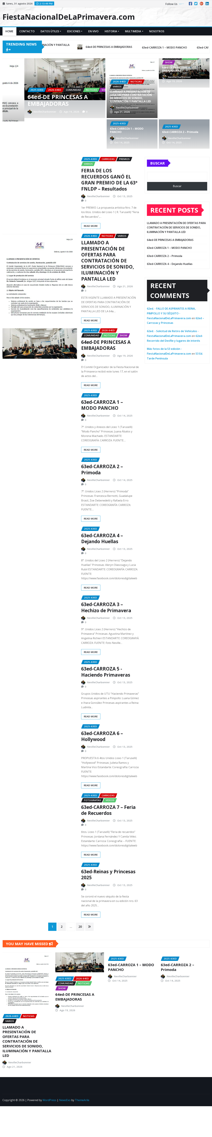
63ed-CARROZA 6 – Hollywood (102, 736)
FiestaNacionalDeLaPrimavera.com (68, 17)
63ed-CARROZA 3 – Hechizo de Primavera (106, 607)
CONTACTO (27, 31)
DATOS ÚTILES (50, 31)
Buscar (157, 163)
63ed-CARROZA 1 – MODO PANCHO (41, 100)
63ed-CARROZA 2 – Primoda (180, 132)
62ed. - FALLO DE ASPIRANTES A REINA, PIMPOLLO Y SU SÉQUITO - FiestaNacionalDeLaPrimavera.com (171, 313)
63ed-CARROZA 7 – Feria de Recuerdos (108, 810)
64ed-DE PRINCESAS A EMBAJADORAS (176, 69)
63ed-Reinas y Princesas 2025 (108, 874)
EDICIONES (73, 31)
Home (9, 31)
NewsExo (65, 1100)
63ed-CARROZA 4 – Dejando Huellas (102, 538)
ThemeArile (82, 1100)
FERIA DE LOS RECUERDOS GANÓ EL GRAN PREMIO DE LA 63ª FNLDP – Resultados (109, 179)
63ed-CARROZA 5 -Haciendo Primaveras (105, 672)
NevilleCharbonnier (23, 111)
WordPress (49, 1100)
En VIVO (93, 31)
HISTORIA (111, 31)
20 (80, 927)
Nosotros (156, 31)
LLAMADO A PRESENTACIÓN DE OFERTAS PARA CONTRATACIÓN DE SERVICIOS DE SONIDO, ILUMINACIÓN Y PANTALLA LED (131, 96)
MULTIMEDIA (133, 31)
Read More (91, 225)
